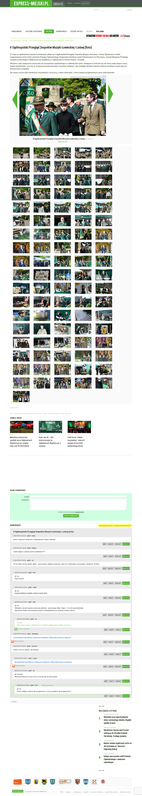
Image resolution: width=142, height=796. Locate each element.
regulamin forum (79, 512)
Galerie (49, 31)
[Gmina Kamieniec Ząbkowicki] (51, 784)
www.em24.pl (59, 3)
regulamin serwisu (111, 792)
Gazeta (89, 31)
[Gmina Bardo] (34, 784)
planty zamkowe (65, 413)
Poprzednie (14, 99)
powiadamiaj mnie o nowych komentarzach (115, 525)
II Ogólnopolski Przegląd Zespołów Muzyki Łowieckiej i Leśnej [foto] (51, 40)
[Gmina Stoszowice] (63, 784)
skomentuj (126, 544)
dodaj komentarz (71, 516)
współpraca (77, 792)
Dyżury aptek (76, 31)
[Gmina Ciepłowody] (42, 784)
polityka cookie (125, 792)
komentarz (25, 500)
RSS (61, 792)
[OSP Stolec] (92, 784)
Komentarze (61, 31)
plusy (110, 544)
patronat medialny (96, 792)
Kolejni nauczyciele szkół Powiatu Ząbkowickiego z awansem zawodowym (117, 759)
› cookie (95, 9)
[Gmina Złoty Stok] (76, 784)
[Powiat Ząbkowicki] (16, 784)
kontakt (85, 792)
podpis (26, 497)
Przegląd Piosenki (53, 413)
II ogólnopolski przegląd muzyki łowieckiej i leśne (30, 413)
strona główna (16, 40)
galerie (24, 40)
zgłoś (104, 544)
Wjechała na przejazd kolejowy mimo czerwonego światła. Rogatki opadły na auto (117, 720)
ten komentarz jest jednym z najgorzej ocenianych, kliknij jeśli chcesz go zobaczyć (42, 637)
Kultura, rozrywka (34, 31)
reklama (68, 792)
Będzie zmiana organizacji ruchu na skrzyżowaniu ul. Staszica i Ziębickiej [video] (118, 746)
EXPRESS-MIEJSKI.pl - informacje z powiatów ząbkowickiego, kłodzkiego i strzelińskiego (31, 3)
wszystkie (77, 3)
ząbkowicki (85, 3)
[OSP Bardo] (101, 783)
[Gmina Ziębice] (84, 784)
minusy (117, 544)
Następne (110, 94)
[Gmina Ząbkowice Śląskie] (26, 784)
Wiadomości (17, 31)
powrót (14, 701)
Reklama (100, 31)
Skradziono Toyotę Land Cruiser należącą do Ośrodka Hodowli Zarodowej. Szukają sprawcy (116, 733)
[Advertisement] (71, 472)
